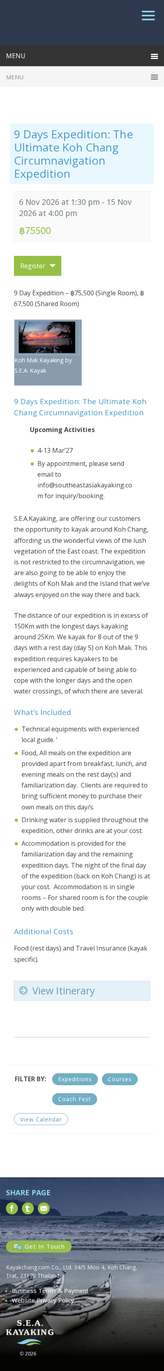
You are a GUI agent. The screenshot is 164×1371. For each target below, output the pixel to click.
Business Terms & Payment (50, 1290)
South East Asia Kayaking (82, 22)
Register (32, 265)
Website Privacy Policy (43, 1300)
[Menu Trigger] (148, 15)
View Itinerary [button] (63, 990)
